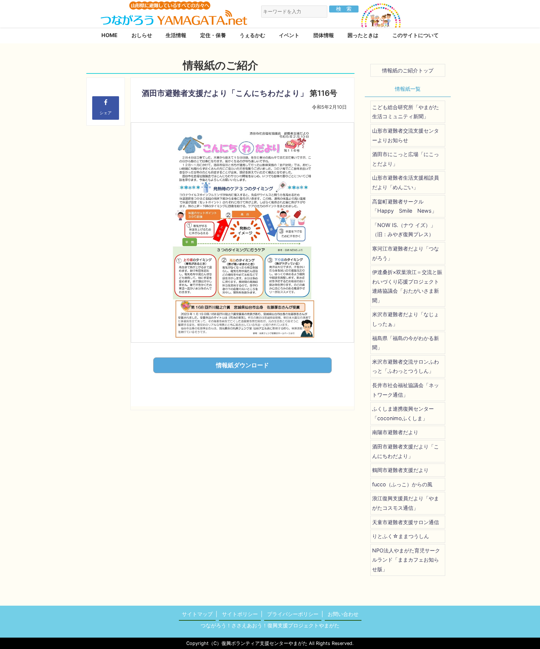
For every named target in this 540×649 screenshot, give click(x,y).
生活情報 (176, 35)
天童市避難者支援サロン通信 (405, 522)
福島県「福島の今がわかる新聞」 (405, 343)
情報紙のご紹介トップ (407, 70)
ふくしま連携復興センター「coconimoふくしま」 (403, 413)
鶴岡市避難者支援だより (400, 470)
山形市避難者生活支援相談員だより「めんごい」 (405, 182)
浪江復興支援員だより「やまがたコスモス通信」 (405, 503)
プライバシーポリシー (292, 614)
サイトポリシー (240, 614)
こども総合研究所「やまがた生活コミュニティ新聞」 (405, 112)
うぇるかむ (252, 35)
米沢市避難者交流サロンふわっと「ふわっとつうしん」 (405, 366)
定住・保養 (213, 35)
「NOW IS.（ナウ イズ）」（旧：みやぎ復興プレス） (404, 230)
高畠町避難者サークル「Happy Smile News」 (404, 206)
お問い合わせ (343, 614)
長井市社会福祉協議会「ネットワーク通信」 (405, 390)
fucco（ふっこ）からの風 (402, 484)
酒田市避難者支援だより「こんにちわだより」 (225, 93)
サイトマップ (197, 614)
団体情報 (323, 35)
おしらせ (142, 35)
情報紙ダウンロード (242, 365)
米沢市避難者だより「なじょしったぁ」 (405, 319)
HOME (109, 35)
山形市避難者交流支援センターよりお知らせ (405, 135)
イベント (289, 35)
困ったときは (363, 35)
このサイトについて (415, 35)
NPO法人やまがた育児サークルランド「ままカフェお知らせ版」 (406, 559)
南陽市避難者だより (395, 432)
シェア (106, 112)
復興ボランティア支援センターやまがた (264, 643)
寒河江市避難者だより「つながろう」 (405, 253)
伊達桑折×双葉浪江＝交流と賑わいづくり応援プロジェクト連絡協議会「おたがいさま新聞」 (407, 286)
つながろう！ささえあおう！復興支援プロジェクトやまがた (270, 625)
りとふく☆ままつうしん (400, 536)
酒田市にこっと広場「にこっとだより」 (405, 159)
